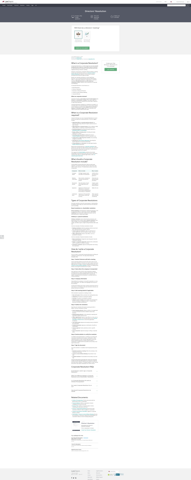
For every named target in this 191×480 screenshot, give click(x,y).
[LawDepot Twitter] (74, 478)
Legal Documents (99, 470)
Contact (89, 475)
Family (27, 5)
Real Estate (9, 5)
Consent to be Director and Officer (79, 411)
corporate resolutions (89, 146)
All (36, 5)
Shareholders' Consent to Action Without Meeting (83, 414)
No (87, 36)
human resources (76, 144)
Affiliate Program (99, 477)
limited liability (82, 152)
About (89, 473)
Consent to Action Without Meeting (78, 265)
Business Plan (75, 405)
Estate (3, 5)
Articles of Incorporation (77, 400)
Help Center (90, 477)
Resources (98, 473)
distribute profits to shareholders (79, 130)
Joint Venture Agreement (84, 140)
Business (22, 5)
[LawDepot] (8, 1)
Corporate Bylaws (76, 136)
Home (89, 470)
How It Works (90, 479)
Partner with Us (99, 475)
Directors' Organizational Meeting (79, 408)
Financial (16, 5)
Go (187, 5)
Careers (97, 479)
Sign (32, 5)
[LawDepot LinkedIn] (75, 478)
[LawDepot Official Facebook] (72, 478)
